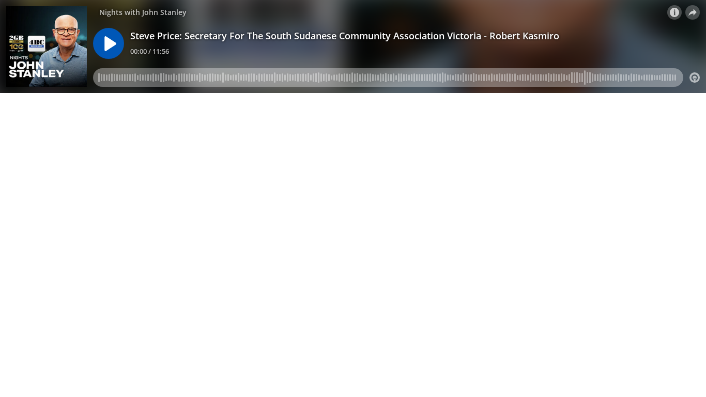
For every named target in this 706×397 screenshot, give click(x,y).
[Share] (692, 12)
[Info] (674, 12)
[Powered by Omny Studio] (694, 77)
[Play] (108, 43)
